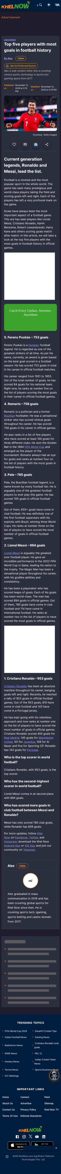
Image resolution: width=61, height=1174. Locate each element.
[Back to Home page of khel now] (15, 5)
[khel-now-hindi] (57, 5)
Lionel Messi (12, 553)
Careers (25, 1097)
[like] (14, 144)
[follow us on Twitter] (30, 1137)
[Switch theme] (49, 5)
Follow (21, 58)
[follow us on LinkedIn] (44, 1137)
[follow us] (36, 144)
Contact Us (8, 1109)
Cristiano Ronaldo (15, 686)
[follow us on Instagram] (24, 1137)
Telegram (29, 849)
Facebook (21, 837)
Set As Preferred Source (23, 65)
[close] (56, 1148)
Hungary (33, 345)
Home (5, 1097)
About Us (7, 1103)
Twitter (33, 837)
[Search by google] (40, 5)
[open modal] (54, 1075)
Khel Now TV (51, 1109)
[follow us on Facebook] (17, 1137)
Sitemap (49, 1103)
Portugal (32, 750)
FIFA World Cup (34, 447)
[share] (47, 144)
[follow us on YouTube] (37, 1137)
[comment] (25, 144)
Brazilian (9, 415)
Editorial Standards (31, 1115)
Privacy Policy (28, 1109)
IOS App (30, 845)
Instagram (10, 841)
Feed (47, 1097)
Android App (12, 845)
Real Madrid (11, 737)
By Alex (8, 58)
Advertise (26, 1103)
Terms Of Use (10, 1115)
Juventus (29, 741)
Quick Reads (10, 40)
